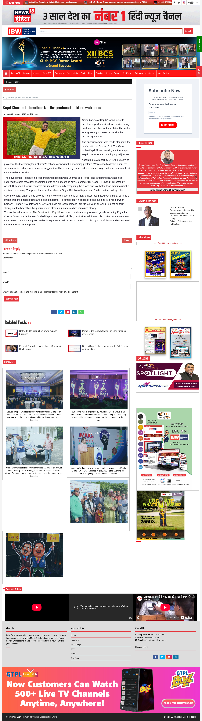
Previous (11, 240)
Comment (8, 257)
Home (8, 81)
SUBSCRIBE (168, 125)
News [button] (90, 73)
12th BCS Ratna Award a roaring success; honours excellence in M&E (70, 2)
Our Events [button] (127, 73)
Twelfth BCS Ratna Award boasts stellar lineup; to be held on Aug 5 (138, 2)
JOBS (199, 71)
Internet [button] (36, 73)
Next (126, 240)
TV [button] (12, 73)
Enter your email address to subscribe (163, 106)
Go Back (10, 89)
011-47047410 (158, 634)
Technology (76, 644)
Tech (83, 73)
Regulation (75, 639)
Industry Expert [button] (113, 73)
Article (73, 653)
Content (26, 73)
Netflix (86, 177)
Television (35, 97)
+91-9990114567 (152, 637)
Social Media (72, 73)
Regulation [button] (59, 73)
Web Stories (163, 73)
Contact (151, 73)
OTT (16, 81)
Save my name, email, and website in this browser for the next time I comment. (41, 291)
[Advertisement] (168, 286)
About (73, 635)
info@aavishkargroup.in (156, 640)
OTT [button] (18, 73)
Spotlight (99, 73)
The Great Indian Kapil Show (48, 212)
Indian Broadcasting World (45, 716)
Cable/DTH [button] (47, 73)
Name (6, 272)
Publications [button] (140, 73)
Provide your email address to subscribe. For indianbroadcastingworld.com (166, 118)
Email (6, 281)
